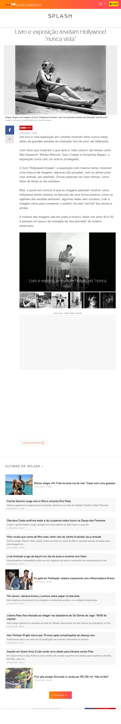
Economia (77, 14)
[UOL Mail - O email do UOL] (100, 4)
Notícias (41, 14)
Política (53, 14)
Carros (64, 14)
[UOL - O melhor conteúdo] (11, 4)
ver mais (58, 695)
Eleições (29, 14)
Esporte (98, 14)
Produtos (6, 14)
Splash (110, 14)
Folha (88, 14)
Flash (18, 14)
